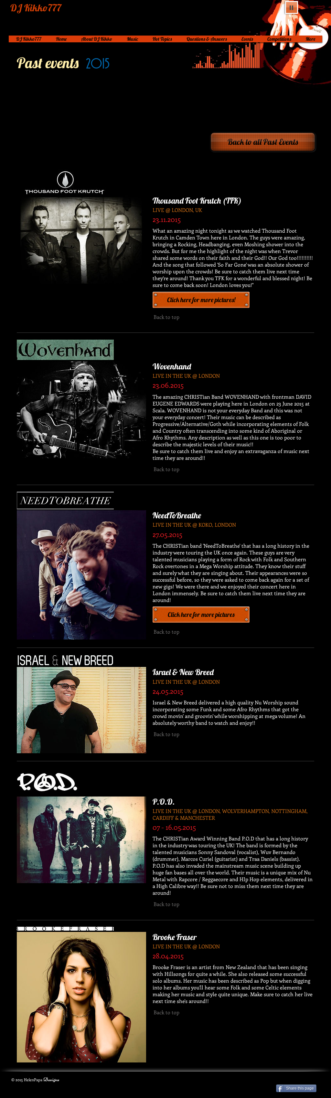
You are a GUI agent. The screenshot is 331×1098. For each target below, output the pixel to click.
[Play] (291, 7)
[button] (201, 300)
